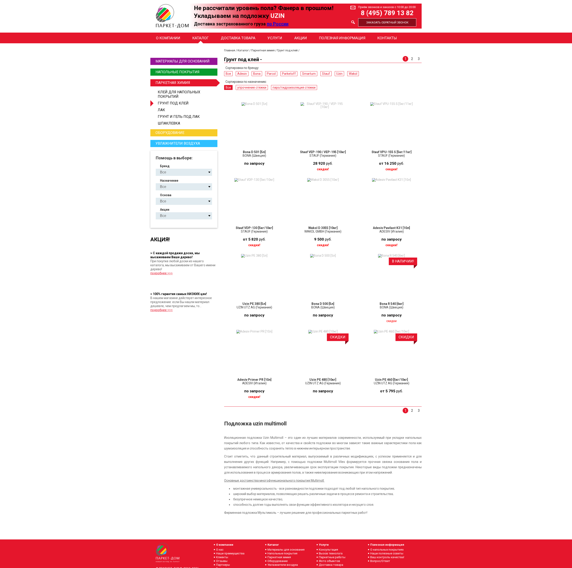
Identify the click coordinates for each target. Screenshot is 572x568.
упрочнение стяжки (251, 87)
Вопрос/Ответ (380, 561)
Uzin (339, 73)
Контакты (387, 38)
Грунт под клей (173, 103)
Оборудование (170, 133)
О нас (219, 549)
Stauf (326, 73)
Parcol (271, 73)
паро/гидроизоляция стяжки (294, 87)
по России (277, 24)
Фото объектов (329, 561)
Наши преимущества (230, 553)
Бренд (165, 166)
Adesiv (242, 73)
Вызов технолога (331, 553)
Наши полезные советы (386, 553)
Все (228, 73)
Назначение (169, 180)
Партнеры (223, 564)
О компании (168, 38)
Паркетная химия (173, 83)
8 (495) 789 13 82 (387, 13)
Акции (300, 38)
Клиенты (222, 557)
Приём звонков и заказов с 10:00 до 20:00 (387, 7)
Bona (257, 73)
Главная (229, 50)
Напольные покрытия (178, 72)
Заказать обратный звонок (387, 22)
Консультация (328, 549)
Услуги (274, 38)
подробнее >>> (161, 273)
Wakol (353, 73)
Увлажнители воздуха (178, 143)
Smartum (309, 73)
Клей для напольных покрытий (179, 94)
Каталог (200, 38)
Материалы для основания (286, 549)
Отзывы (221, 561)
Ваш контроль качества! (387, 557)
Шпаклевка (169, 123)
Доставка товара (238, 38)
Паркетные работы (332, 557)
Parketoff (289, 73)
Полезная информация (342, 38)
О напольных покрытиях (387, 549)
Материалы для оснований (183, 61)
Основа (165, 195)
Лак (161, 110)
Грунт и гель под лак (179, 116)
